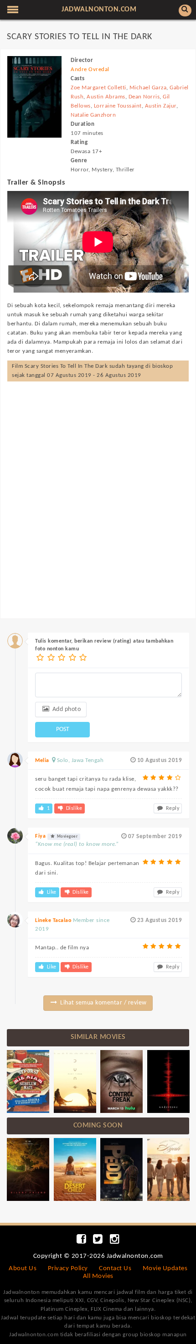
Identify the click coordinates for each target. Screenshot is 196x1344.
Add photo (66, 709)
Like (51, 892)
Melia (42, 760)
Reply (171, 808)
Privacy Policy (68, 1268)
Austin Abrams (106, 97)
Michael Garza (148, 88)
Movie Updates (165, 1268)
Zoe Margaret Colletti (98, 88)
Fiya (40, 836)
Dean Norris (144, 97)
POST (62, 729)
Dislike (73, 808)
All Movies (98, 1276)
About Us (22, 1268)
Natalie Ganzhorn (93, 115)
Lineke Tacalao (53, 920)
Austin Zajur (160, 106)
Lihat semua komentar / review (103, 1002)
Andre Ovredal (90, 69)
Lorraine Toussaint (118, 106)
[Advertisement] (98, 491)
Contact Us (115, 1268)
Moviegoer (66, 836)
